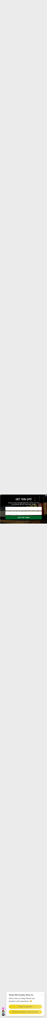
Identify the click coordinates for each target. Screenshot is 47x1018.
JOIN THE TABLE (23, 517)
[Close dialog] (45, 495)
